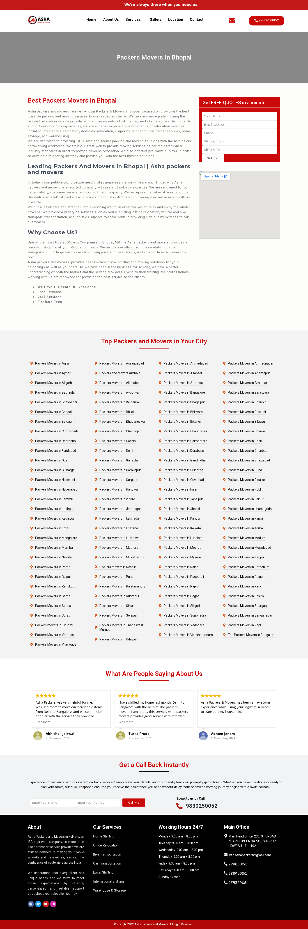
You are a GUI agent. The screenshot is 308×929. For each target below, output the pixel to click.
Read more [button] (43, 722)
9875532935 (238, 883)
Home (91, 19)
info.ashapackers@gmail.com (250, 855)
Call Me (134, 803)
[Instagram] (53, 904)
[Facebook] (31, 904)
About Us (111, 19)
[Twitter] (38, 904)
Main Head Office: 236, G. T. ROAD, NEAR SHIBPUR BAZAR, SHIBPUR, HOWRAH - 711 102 (252, 841)
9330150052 (238, 873)
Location (175, 19)
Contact (196, 19)
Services (133, 19)
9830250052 (202, 806)
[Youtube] (46, 904)
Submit (213, 158)
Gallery (155, 19)
